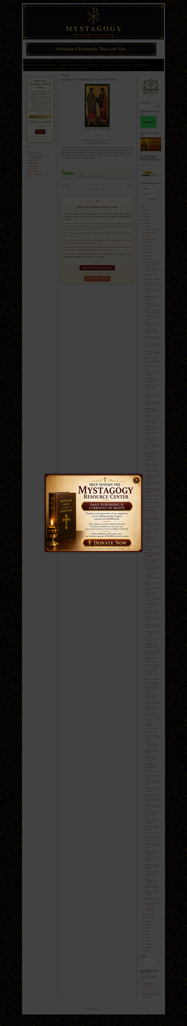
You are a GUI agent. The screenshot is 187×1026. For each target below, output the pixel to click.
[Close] (137, 478)
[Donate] (106, 542)
